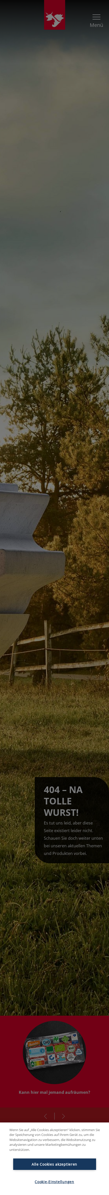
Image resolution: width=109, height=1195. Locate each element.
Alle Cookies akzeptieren (54, 1164)
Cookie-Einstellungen (54, 1181)
